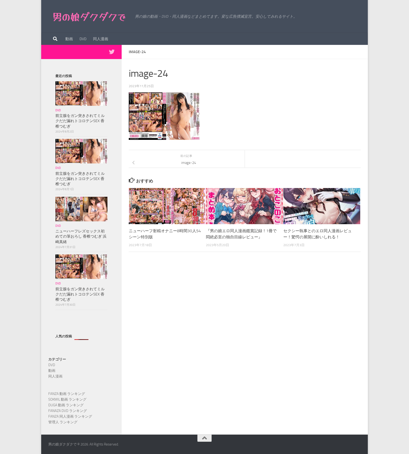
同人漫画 (100, 39)
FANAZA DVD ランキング (67, 411)
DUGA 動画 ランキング (66, 405)
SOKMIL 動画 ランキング (67, 399)
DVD (83, 39)
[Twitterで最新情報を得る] (112, 52)
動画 (69, 39)
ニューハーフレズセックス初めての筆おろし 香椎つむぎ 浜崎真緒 (81, 236)
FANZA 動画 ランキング (66, 394)
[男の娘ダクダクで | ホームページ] (89, 16)
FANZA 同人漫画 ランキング (70, 416)
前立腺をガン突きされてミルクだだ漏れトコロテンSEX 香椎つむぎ (80, 120)
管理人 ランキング (62, 422)
